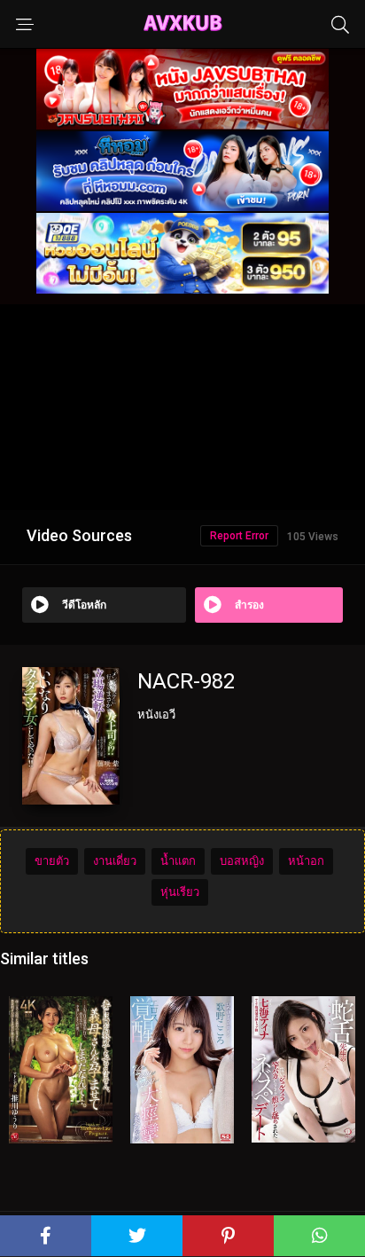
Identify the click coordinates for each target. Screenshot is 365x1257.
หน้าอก (306, 861)
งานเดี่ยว (114, 861)
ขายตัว (52, 861)
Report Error (239, 536)
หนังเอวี (156, 714)
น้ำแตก (178, 861)
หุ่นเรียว (179, 892)
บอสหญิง (242, 861)
